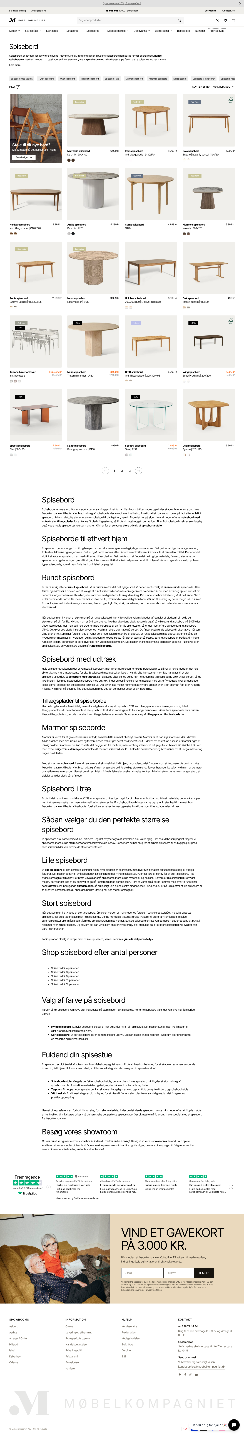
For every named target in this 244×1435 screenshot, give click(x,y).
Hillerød (13, 1344)
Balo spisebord (201, 152)
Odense (13, 1362)
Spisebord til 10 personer (65, 980)
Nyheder (200, 30)
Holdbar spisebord (25, 226)
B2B (124, 1356)
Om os (69, 1326)
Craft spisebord (142, 373)
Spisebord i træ (112, 78)
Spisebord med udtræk (22, 78)
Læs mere (15, 64)
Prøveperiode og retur (78, 1338)
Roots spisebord (140, 152)
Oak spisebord (196, 300)
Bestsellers (183, 30)
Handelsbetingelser (77, 1344)
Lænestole (52, 30)
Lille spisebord (179, 78)
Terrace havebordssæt (23, 373)
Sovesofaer (31, 30)
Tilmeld (204, 1273)
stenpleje (75, 749)
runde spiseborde (100, 645)
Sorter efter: (201, 86)
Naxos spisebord (78, 300)
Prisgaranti (72, 1356)
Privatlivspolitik (74, 1350)
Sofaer (13, 30)
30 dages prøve (38, 10)
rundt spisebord (78, 587)
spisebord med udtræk (82, 676)
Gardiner (127, 1350)
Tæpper (56, 1089)
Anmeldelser (73, 1362)
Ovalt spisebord (67, 78)
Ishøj (11, 1350)
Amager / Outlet (18, 1338)
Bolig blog (127, 1344)
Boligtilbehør (162, 30)
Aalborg (13, 1326)
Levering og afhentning (79, 1332)
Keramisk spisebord (158, 78)
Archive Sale (217, 30)
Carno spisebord (134, 226)
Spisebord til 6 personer (65, 972)
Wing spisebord (197, 373)
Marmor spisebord (134, 78)
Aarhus (13, 1332)
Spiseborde (92, 30)
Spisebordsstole (116, 30)
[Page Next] (138, 470)
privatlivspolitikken (154, 1290)
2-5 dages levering (17, 10)
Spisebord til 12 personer (65, 984)
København (15, 1356)
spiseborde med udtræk (99, 59)
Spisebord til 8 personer (65, 976)
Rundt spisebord (46, 78)
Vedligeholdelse (131, 1338)
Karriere (70, 1368)
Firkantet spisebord (90, 78)
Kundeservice (129, 1326)
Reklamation (129, 1332)
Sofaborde (72, 30)
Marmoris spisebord (78, 152)
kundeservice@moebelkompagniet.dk (201, 1366)
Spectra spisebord (20, 447)
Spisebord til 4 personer (204, 78)
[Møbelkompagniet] (27, 20)
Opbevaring (140, 30)
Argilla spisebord (77, 226)
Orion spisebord (192, 447)
